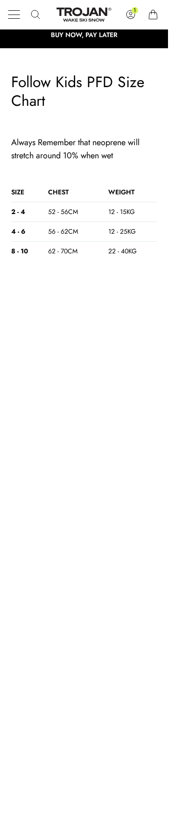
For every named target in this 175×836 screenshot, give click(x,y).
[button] (14, 14)
